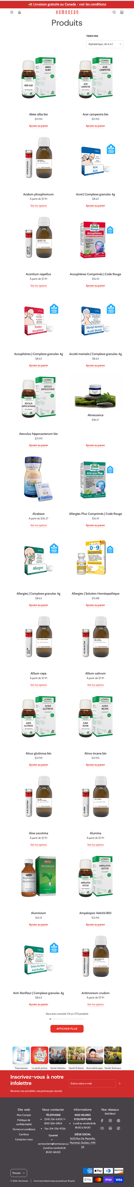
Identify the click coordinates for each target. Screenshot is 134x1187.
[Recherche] (114, 12)
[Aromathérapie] (94, 1055)
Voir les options (38, 205)
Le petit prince (39, 1068)
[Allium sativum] (96, 640)
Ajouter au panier (38, 125)
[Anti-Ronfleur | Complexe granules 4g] (38, 960)
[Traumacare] (21, 1055)
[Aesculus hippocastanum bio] (38, 401)
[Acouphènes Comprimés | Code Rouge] (96, 241)
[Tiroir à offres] (19, 12)
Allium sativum (95, 673)
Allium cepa (38, 673)
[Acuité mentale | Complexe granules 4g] (96, 321)
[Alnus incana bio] (96, 720)
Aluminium (38, 913)
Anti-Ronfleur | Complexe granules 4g (38, 993)
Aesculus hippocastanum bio (38, 434)
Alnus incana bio (95, 753)
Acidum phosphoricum (38, 194)
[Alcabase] (38, 481)
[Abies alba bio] (38, 81)
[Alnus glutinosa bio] (38, 720)
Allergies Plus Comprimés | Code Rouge (95, 514)
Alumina (95, 833)
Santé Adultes (58, 1068)
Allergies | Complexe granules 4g (38, 594)
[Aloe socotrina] (38, 800)
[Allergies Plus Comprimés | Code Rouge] (96, 481)
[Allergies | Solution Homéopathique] (96, 561)
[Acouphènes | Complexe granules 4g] (38, 321)
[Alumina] (96, 800)
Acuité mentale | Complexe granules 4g (95, 354)
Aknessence (95, 415)
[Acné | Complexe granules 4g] (96, 161)
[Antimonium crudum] (96, 960)
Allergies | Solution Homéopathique (95, 594)
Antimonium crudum (95, 993)
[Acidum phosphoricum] (38, 161)
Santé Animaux (113, 1068)
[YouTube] (102, 1128)
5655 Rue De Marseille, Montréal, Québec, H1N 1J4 (82, 1142)
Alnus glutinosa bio (38, 753)
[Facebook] (102, 1120)
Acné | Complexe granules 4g (95, 194)
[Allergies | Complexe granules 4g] (38, 561)
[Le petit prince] (39, 1055)
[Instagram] (110, 1120)
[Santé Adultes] (58, 1055)
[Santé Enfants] (76, 1055)
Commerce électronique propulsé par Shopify (54, 1181)
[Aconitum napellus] (38, 241)
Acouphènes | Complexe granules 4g (38, 354)
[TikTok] (118, 1128)
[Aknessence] (96, 391)
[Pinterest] (118, 1120)
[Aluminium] (38, 880)
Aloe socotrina (38, 833)
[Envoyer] (120, 1083)
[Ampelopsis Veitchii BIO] (96, 880)
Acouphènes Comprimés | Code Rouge (95, 274)
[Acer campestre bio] (96, 81)
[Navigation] (12, 12)
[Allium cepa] (38, 640)
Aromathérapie (94, 1068)
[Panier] (122, 12)
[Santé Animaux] (113, 1055)
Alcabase (38, 514)
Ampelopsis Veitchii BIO (95, 913)
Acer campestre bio (95, 114)
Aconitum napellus (38, 274)
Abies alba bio (38, 114)
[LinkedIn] (110, 1128)
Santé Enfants (76, 1068)
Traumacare (21, 1068)
